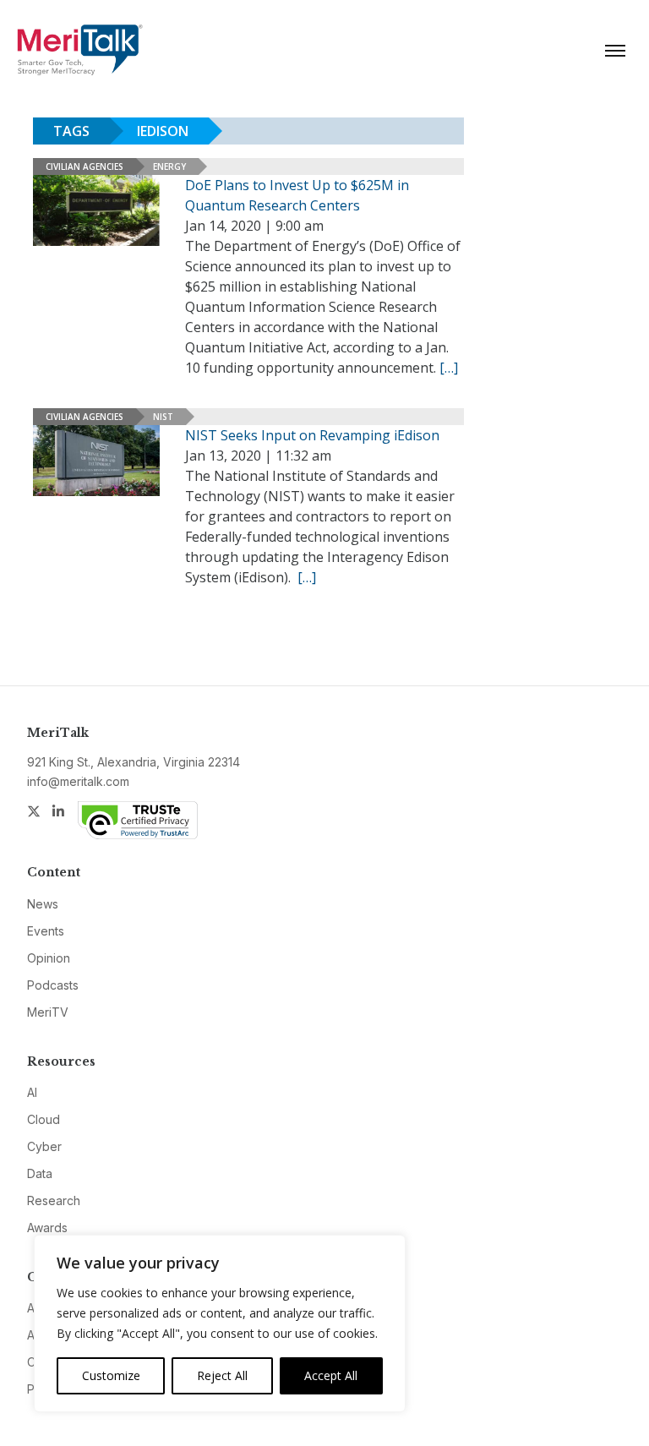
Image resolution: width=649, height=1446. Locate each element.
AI (32, 1092)
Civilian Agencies (84, 166)
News (42, 904)
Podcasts (53, 985)
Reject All (222, 1375)
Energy (169, 166)
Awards (47, 1227)
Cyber (44, 1146)
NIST (163, 417)
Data (39, 1173)
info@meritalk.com (78, 781)
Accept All (330, 1375)
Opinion (48, 958)
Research (53, 1200)
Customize (111, 1375)
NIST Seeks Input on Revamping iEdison (312, 435)
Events (45, 931)
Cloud (43, 1119)
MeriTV (47, 1012)
